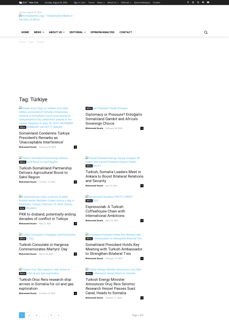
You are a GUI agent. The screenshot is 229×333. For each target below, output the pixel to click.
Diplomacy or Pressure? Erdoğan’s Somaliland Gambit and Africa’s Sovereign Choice (114, 119)
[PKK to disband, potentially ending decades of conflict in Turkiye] (48, 202)
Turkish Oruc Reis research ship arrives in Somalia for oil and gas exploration (46, 284)
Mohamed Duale (27, 147)
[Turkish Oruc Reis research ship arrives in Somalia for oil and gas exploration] (48, 271)
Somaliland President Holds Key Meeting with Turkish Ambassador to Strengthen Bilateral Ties (114, 249)
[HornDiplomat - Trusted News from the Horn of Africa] (47, 20)
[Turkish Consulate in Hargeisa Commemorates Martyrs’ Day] (48, 236)
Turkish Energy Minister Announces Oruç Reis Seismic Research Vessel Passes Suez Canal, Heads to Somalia (110, 286)
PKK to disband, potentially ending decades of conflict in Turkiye (47, 216)
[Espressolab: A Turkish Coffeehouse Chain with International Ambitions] (114, 198)
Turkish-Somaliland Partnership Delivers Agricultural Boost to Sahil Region (45, 172)
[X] (198, 3)
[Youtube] (208, 3)
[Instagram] (193, 3)
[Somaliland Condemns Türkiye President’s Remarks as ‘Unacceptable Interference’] (48, 117)
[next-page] (59, 315)
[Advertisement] (114, 71)
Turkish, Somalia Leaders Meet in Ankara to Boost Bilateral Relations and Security (114, 176)
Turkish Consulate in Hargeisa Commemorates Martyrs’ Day (44, 247)
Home (22, 41)
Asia (22, 208)
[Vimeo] (203, 3)
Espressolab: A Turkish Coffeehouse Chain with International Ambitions (105, 211)
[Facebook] (188, 3)
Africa (22, 127)
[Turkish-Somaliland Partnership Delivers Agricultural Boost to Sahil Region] (48, 160)
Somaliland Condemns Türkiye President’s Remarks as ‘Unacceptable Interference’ (44, 137)
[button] (205, 32)
